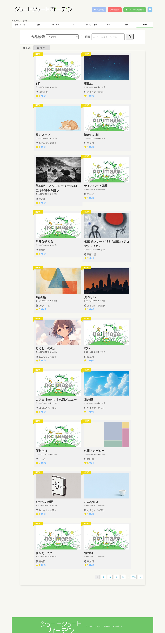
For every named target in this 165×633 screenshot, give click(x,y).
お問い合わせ (118, 626)
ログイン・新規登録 (135, 10)
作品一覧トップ (20, 25)
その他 (144, 24)
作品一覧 (100, 10)
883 (134, 577)
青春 (126, 25)
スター (43, 47)
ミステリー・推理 (91, 25)
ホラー (109, 25)
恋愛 (38, 25)
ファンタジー (56, 25)
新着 (28, 47)
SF (73, 25)
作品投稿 (115, 10)
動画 (87, 36)
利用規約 (107, 626)
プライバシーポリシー (93, 626)
